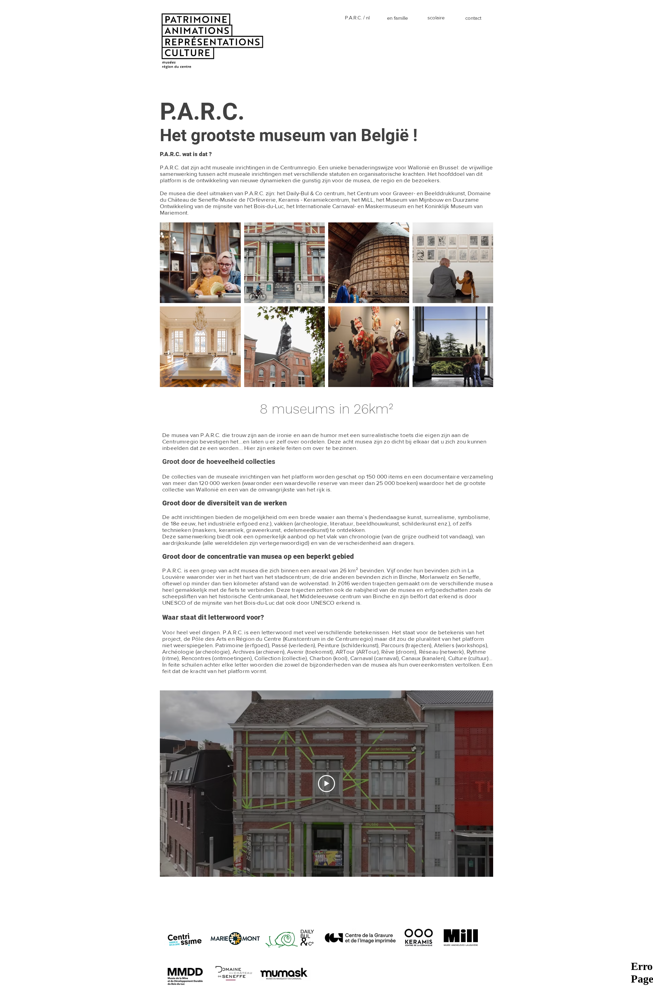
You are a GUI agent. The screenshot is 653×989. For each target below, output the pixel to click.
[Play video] (326, 783)
